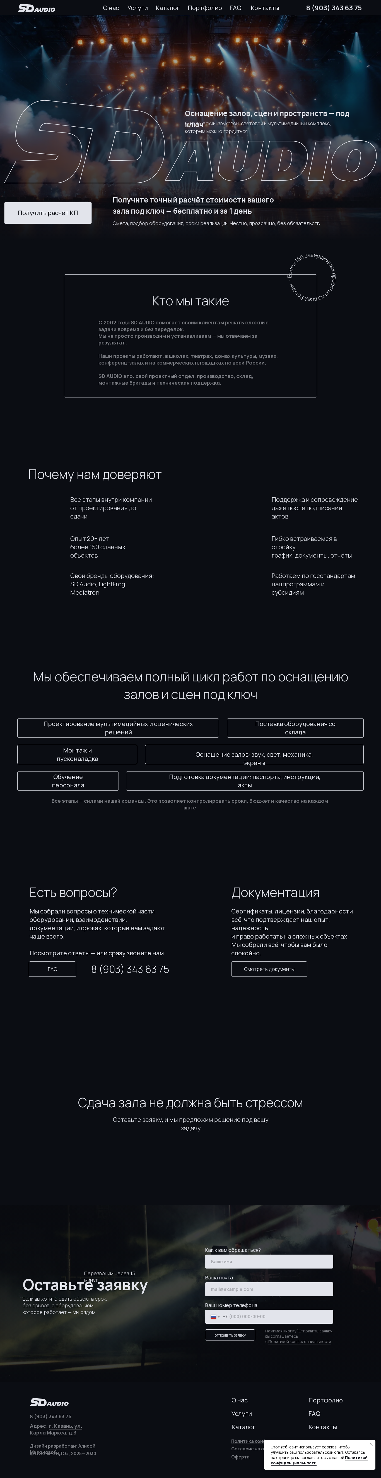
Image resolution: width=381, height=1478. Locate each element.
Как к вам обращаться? (233, 1249)
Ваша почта (219, 1277)
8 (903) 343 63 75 (334, 7)
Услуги (137, 8)
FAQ (235, 8)
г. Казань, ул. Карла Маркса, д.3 (56, 1429)
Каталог (168, 8)
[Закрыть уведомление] (371, 1444)
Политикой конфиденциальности (299, 1341)
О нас (111, 8)
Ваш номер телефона (231, 1305)
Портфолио (205, 8)
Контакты (265, 8)
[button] (48, 213)
